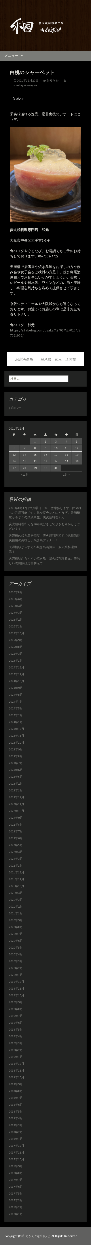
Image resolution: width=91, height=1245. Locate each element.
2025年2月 (16, 654)
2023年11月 (16, 736)
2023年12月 (16, 729)
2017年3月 (16, 1200)
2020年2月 (16, 968)
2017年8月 (16, 1173)
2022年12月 (16, 797)
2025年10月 (16, 633)
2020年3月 (16, 961)
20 (14, 461)
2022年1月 (16, 865)
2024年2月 (16, 715)
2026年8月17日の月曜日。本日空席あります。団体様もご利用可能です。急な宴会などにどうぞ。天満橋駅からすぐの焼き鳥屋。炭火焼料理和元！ (45, 512)
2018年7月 (16, 1098)
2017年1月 (16, 1214)
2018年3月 (16, 1125)
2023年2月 (16, 783)
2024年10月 (16, 681)
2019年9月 (16, 1002)
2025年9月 (16, 640)
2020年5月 (16, 947)
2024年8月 (16, 695)
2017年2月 (16, 1207)
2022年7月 (16, 831)
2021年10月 (16, 886)
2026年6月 (16, 599)
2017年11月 (16, 1152)
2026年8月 (16, 592)
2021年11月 (16, 879)
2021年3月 (16, 900)
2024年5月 (16, 708)
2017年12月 (16, 1146)
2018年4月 (16, 1118)
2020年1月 (16, 975)
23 (45, 461)
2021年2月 (16, 906)
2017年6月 (16, 1187)
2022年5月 (16, 845)
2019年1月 (16, 1057)
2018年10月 (16, 1077)
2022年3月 (16, 859)
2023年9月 (16, 749)
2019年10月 (16, 995)
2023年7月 (16, 763)
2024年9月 (16, 688)
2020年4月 (16, 954)
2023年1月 (16, 790)
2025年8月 (16, 647)
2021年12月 (16, 872)
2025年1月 (16, 661)
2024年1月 (16, 722)
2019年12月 (16, 982)
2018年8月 (16, 1091)
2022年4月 (16, 852)
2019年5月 (16, 1029)
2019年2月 (16, 1050)
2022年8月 (16, 824)
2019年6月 (16, 1023)
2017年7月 (16, 1180)
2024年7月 (16, 701)
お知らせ (52, 80)
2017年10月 (16, 1159)
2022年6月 (16, 838)
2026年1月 (16, 626)
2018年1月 (16, 1139)
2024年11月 (16, 674)
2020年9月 (16, 920)
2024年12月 (16, 667)
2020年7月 (16, 934)
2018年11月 (16, 1070)
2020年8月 (16, 927)
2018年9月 (16, 1084)
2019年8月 (16, 1009)
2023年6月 (16, 770)
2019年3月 (16, 1043)
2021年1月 (16, 913)
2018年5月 (16, 1111)
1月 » (66, 474)
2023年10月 (16, 742)
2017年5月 (16, 1193)
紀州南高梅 (22, 359)
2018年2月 (16, 1132)
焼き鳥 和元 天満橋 (60, 359)
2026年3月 (16, 613)
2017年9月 (16, 1166)
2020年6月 (16, 941)
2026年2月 (16, 620)
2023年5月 (16, 777)
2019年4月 (16, 1036)
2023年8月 (16, 756)
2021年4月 (16, 893)
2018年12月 (16, 1064)
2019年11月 (16, 988)
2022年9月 (16, 818)
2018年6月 (16, 1105)
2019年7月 (16, 1016)
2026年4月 (16, 606)
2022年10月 (16, 811)
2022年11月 (16, 804)
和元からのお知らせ (36, 1236)
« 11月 (25, 474)
